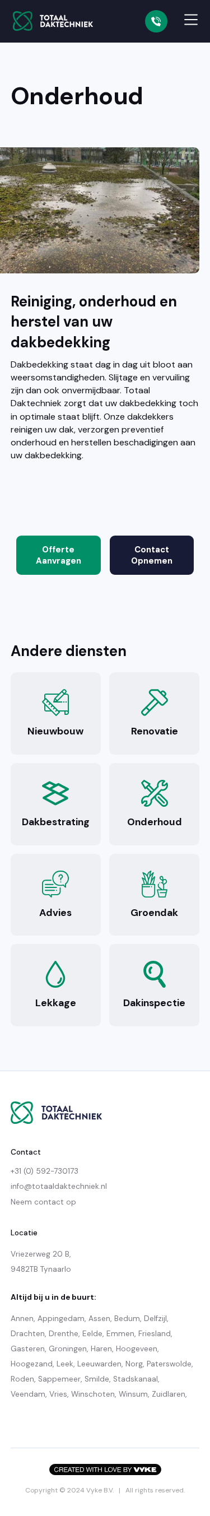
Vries (58, 1394)
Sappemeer (59, 1379)
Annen (22, 1318)
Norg (134, 1364)
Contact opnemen (151, 555)
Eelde (92, 1333)
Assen (99, 1318)
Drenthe (63, 1333)
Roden (22, 1379)
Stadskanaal (135, 1379)
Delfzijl (155, 1318)
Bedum (127, 1318)
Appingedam (61, 1318)
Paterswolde (169, 1364)
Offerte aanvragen (58, 555)
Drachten (28, 1333)
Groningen (68, 1349)
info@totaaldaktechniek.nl (59, 1186)
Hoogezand (32, 1364)
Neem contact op (43, 1202)
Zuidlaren (168, 1394)
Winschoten (93, 1394)
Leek (65, 1364)
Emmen (120, 1333)
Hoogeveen (136, 1349)
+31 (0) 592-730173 (44, 1171)
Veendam (28, 1394)
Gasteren (28, 1349)
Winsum (133, 1394)
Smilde (97, 1379)
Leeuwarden (99, 1364)
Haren (101, 1349)
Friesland (154, 1333)
